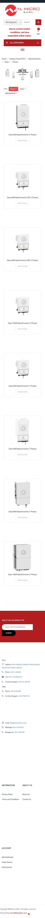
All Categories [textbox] (11, 22)
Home (4, 59)
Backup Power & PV (17, 59)
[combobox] (13, 22)
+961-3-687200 (19, 732)
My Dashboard (7, 857)
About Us (26, 794)
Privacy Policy (7, 794)
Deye (7, 62)
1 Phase (15, 62)
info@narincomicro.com (18, 723)
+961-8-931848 (15, 691)
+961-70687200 (24, 696)
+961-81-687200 (24, 682)
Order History (7, 862)
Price (12, 89)
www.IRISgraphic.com (18, 913)
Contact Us (26, 799)
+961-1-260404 (15, 672)
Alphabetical (10, 93)
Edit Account (7, 867)
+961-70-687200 (18, 727)
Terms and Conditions (10, 799)
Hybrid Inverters (34, 59)
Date (22, 89)
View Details (22, 140)
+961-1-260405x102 (15, 677)
